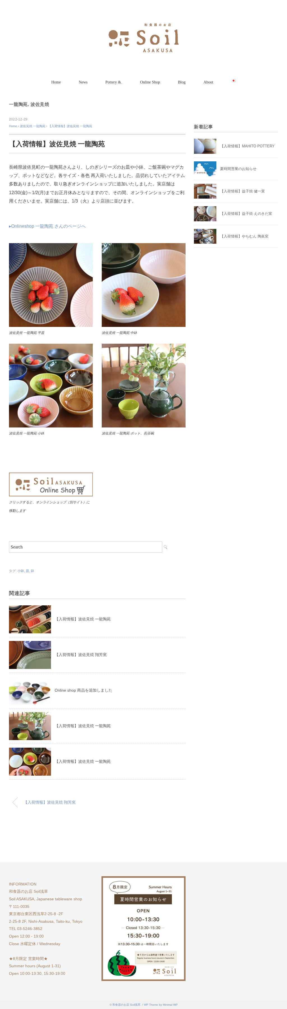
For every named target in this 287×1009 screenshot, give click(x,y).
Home (56, 82)
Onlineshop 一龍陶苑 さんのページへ (48, 226)
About (208, 82)
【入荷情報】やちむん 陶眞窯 (244, 236)
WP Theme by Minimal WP (161, 1004)
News (83, 82)
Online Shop (150, 82)
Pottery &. (113, 82)
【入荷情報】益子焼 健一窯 (242, 191)
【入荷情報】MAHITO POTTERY (247, 146)
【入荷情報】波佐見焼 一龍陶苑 (70, 126)
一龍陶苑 (18, 104)
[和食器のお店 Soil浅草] (143, 20)
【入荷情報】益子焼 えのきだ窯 (246, 213)
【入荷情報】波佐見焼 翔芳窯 (81, 654)
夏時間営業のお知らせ (238, 169)
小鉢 (20, 571)
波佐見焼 (40, 104)
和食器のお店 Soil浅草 (126, 1004)
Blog (182, 82)
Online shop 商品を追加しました (83, 690)
